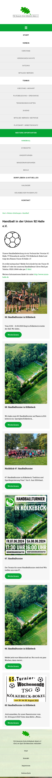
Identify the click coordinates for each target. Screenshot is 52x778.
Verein (26, 43)
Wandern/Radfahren (26, 163)
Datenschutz (26, 773)
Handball (26, 141)
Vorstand (26, 51)
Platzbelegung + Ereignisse (26, 96)
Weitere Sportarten (26, 133)
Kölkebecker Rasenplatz (26, 193)
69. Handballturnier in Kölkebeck (20, 317)
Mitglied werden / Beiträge (26, 118)
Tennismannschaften (26, 103)
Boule (26, 170)
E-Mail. (29, 269)
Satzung (26, 65)
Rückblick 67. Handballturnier (19, 468)
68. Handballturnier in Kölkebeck (20, 407)
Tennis (26, 81)
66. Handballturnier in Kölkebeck (20, 648)
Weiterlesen (13, 334)
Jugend (26, 110)
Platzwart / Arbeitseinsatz (26, 125)
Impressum (26, 766)
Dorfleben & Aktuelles (26, 178)
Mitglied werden (26, 73)
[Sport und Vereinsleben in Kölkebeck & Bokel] (26, 12)
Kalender (26, 185)
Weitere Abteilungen (14, 213)
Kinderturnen (26, 155)
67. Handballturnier (14, 558)
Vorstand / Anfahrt (26, 88)
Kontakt (26, 200)
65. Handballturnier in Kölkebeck (20, 705)
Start (26, 35)
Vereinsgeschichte (26, 58)
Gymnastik (26, 148)
